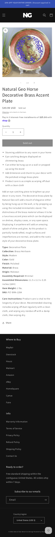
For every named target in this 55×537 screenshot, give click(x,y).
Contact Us (11, 456)
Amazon (10, 375)
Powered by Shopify (40, 531)
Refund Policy (13, 442)
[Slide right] (34, 82)
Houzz (9, 361)
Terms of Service (14, 428)
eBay (8, 381)
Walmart (10, 368)
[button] (3, 15)
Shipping (5, 112)
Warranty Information (17, 421)
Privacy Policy (12, 435)
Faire (8, 402)
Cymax (9, 395)
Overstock (11, 354)
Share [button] (8, 322)
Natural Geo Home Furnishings (23, 531)
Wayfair (9, 347)
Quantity (6, 126)
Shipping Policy (13, 449)
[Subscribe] (45, 499)
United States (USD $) (26, 520)
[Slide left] (20, 82)
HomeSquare (12, 388)
